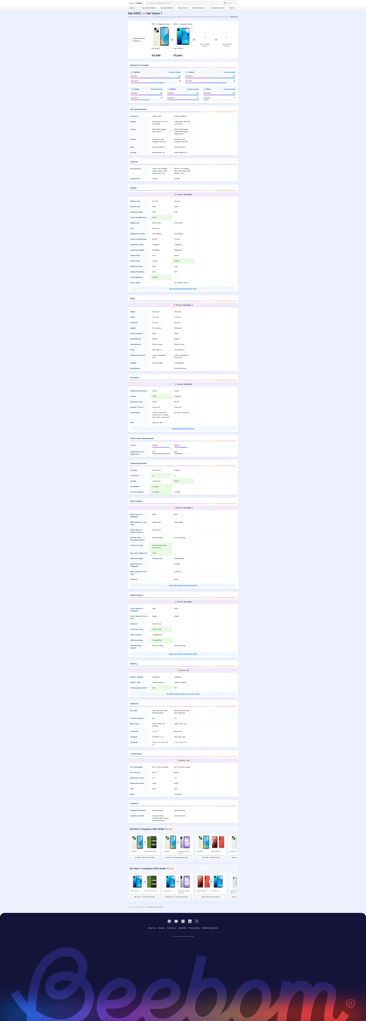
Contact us (171, 928)
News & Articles (198, 8)
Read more (234, 17)
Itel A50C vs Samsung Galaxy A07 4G (178, 857)
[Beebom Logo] (135, 3)
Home (130, 907)
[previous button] (132, 847)
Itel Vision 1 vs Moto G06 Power (144, 897)
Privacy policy (193, 928)
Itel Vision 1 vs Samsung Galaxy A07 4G (179, 897)
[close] (169, 27)
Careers (161, 928)
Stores (231, 8)
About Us (152, 928)
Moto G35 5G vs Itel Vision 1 (211, 897)
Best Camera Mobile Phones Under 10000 (183, 585)
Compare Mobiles (166, 8)
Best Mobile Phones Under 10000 (183, 428)
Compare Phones (140, 907)
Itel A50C (156, 48)
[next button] (234, 847)
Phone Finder (182, 8)
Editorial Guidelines (210, 928)
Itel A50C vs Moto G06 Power (145, 857)
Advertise (182, 928)
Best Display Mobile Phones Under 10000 (183, 288)
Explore (132, 8)
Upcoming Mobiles (148, 8)
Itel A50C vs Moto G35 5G (211, 857)
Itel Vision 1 (179, 48)
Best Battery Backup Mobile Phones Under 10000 (183, 694)
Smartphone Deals (217, 8)
